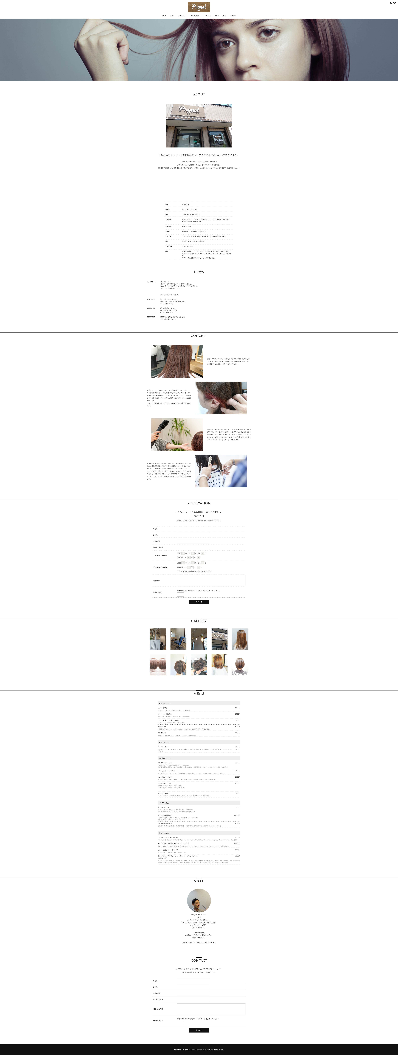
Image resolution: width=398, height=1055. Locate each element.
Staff (224, 15)
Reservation (195, 15)
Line (394, 2)
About (164, 15)
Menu (217, 15)
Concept (181, 15)
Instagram (390, 2)
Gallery (208, 15)
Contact (233, 15)
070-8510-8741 (191, 209)
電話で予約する (199, 516)
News (172, 15)
